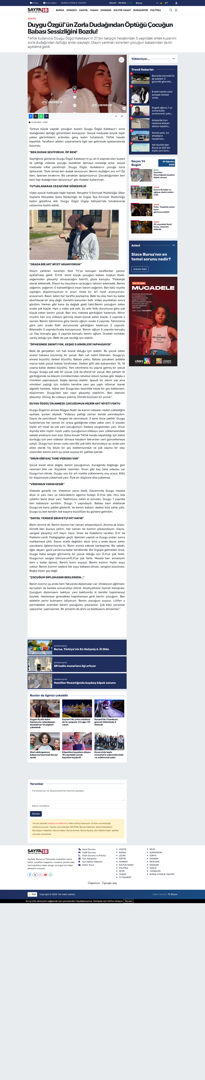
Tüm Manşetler (89, 858)
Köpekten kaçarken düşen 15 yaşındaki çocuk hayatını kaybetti (76, 755)
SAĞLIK (153, 868)
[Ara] (171, 10)
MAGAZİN (154, 865)
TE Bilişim (172, 894)
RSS (33, 894)
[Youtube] (45, 874)
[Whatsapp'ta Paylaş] (41, 116)
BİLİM (152, 849)
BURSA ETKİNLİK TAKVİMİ (73, 3)
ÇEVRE (122, 855)
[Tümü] (173, 58)
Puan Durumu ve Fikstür (94, 855)
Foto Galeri (51, 3)
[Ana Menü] (176, 10)
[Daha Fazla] (46, 116)
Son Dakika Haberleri (92, 861)
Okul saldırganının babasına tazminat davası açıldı (44, 755)
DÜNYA (153, 855)
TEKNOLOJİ (155, 871)
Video (35, 3)
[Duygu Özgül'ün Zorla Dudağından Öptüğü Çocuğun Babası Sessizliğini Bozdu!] (77, 84)
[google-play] (109, 883)
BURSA (60, 10)
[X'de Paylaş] (35, 116)
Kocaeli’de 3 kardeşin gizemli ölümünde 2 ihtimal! (106, 722)
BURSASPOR (140, 10)
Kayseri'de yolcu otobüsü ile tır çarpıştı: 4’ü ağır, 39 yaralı (76, 722)
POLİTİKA (155, 10)
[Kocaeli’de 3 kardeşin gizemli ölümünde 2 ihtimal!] (109, 708)
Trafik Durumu (89, 852)
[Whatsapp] (50, 874)
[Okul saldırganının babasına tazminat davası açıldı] (45, 741)
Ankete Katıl (140, 269)
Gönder (36, 813)
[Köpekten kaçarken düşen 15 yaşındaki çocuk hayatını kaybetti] (77, 741)
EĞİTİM (122, 858)
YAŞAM (94, 10)
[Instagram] (40, 874)
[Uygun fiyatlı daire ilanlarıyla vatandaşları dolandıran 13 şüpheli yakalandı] (45, 708)
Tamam (128, 901)
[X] (35, 874)
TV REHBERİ (125, 877)
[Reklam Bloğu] (153, 321)
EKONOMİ (106, 10)
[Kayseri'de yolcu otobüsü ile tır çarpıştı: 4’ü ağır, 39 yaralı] (77, 708)
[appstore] (94, 883)
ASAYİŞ (83, 10)
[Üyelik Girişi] (175, 3)
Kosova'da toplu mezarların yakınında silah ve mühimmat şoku (108, 755)
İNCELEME (155, 861)
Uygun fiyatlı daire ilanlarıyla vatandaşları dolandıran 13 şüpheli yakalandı (42, 723)
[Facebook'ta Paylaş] (31, 116)
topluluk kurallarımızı (58, 823)
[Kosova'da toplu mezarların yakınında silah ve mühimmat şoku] (109, 741)
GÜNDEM (72, 10)
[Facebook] (30, 874)
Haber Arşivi (88, 865)
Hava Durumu (89, 849)
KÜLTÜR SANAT (122, 10)
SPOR (122, 871)
